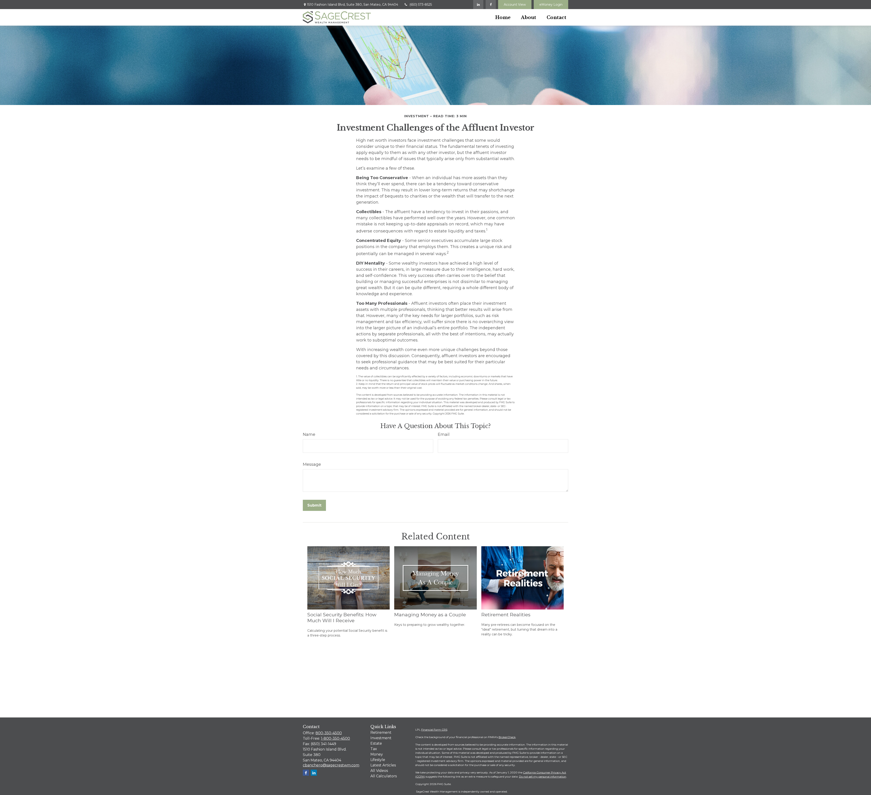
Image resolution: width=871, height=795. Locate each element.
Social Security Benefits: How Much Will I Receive (342, 617)
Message (312, 464)
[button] (502, 17)
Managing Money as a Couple (430, 614)
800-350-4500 (329, 733)
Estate (376, 743)
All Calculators (383, 776)
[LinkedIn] (478, 4)
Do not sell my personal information (542, 776)
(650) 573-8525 (420, 4)
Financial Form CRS (434, 729)
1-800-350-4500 (335, 738)
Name (309, 434)
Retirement (380, 732)
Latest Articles (383, 765)
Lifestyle (377, 760)
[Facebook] (491, 4)
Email (444, 434)
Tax (373, 749)
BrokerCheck (507, 737)
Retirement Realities (505, 614)
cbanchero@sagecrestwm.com (331, 765)
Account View (515, 4)
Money (376, 754)
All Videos (379, 770)
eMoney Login (551, 4)
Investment (380, 738)
